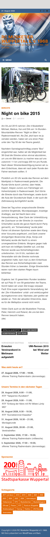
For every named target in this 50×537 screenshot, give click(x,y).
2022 (41, 495)
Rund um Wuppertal (31, 505)
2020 (29, 495)
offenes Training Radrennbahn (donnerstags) (23, 376)
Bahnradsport (31, 498)
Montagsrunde (9, 422)
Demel (8, 118)
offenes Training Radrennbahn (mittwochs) (22, 438)
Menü (9, 60)
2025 (16, 498)
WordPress (27, 533)
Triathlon (27, 509)
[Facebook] (40, 10)
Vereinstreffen (8, 430)
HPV (16, 502)
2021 (35, 495)
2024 (10, 498)
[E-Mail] (47, 10)
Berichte (5, 108)
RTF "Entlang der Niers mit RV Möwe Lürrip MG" (23, 405)
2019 (23, 495)
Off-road (22, 333)
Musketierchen (26, 502)
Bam (38, 533)
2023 (4, 498)
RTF (19, 505)
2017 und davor (30, 330)
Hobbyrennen (8, 333)
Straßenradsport (8, 509)
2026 (22, 498)
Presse (13, 505)
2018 (17, 495)
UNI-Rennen (37, 509)
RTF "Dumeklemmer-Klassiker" (17, 414)
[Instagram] (44, 10)
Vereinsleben (7, 512)
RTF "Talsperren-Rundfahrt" (15, 395)
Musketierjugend (39, 502)
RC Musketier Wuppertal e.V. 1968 (24, 39)
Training (19, 509)
